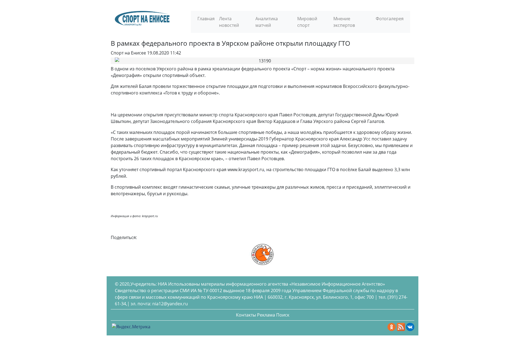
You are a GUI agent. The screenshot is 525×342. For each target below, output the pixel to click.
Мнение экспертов (344, 22)
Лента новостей (229, 22)
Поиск (282, 315)
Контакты (246, 315)
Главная (206, 19)
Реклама (266, 315)
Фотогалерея (390, 19)
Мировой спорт (307, 22)
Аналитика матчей (266, 22)
